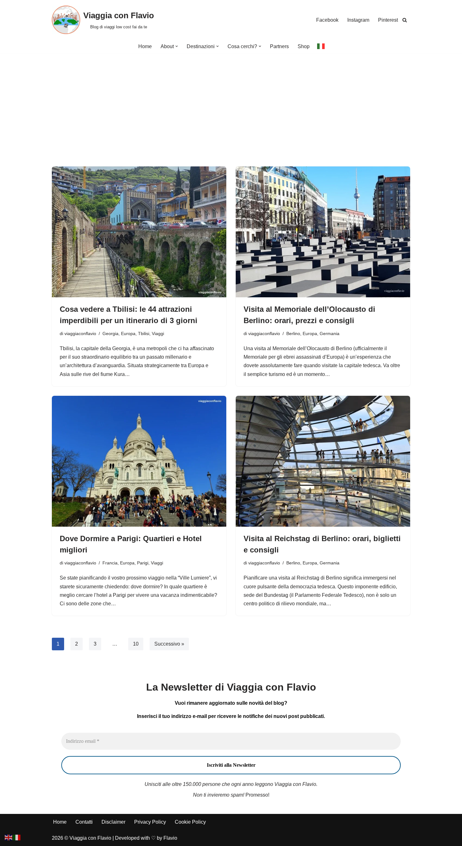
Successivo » (169, 644)
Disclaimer (113, 822)
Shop (304, 46)
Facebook (327, 20)
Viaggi (158, 333)
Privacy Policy (150, 822)
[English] (9, 837)
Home (145, 46)
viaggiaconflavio (80, 333)
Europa (128, 333)
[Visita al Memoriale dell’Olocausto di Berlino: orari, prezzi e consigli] (323, 231)
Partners (279, 46)
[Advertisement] (231, 100)
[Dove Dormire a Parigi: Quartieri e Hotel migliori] (139, 461)
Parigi (142, 562)
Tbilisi (143, 333)
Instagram (358, 20)
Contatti (84, 822)
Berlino (293, 333)
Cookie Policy (190, 822)
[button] (176, 46)
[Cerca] (404, 20)
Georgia (110, 333)
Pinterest (388, 20)
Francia (110, 562)
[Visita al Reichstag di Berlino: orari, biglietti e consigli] (323, 461)
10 (136, 644)
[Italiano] (321, 46)
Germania (329, 333)
